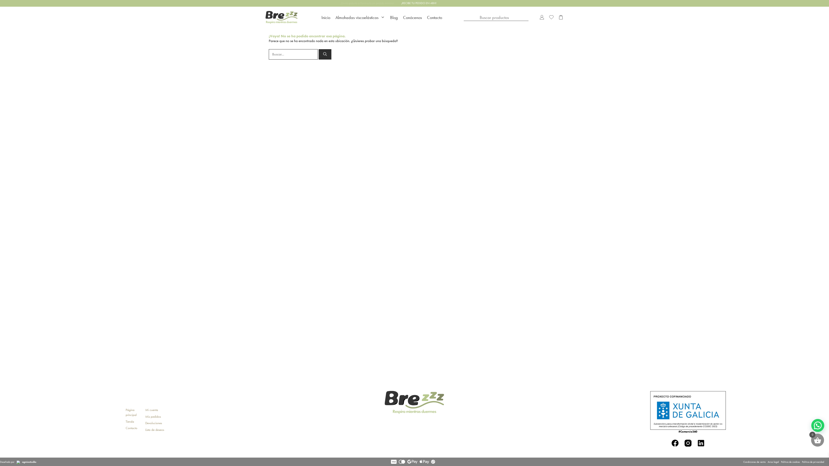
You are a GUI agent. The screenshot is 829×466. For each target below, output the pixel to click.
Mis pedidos (153, 416)
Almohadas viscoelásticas (356, 17)
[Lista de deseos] (551, 17)
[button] (817, 425)
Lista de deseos (154, 430)
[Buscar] (325, 54)
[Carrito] (561, 17)
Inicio (325, 17)
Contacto (434, 17)
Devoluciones (153, 423)
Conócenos (412, 17)
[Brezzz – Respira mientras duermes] (281, 17)
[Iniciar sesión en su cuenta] (542, 17)
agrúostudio (29, 462)
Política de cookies (790, 462)
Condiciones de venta (754, 462)
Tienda (130, 421)
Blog (394, 17)
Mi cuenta (151, 410)
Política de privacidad (813, 462)
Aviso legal (773, 462)
